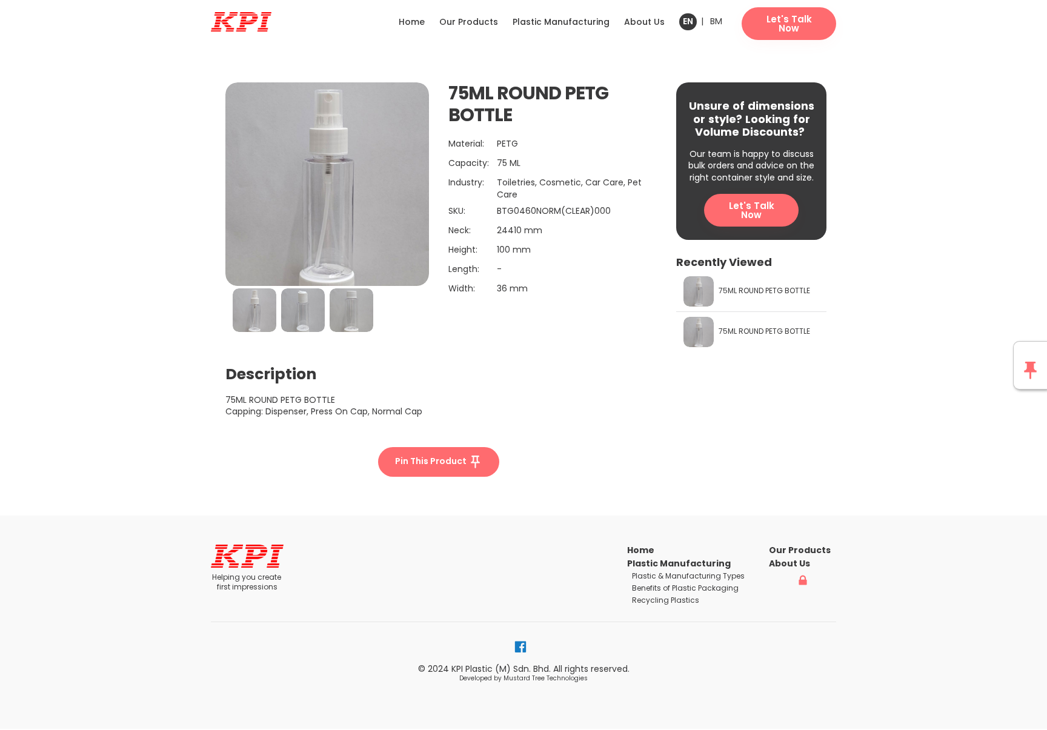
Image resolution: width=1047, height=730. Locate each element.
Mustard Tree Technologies (546, 678)
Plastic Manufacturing (561, 22)
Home (412, 22)
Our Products (468, 22)
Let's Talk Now (751, 210)
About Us (644, 22)
